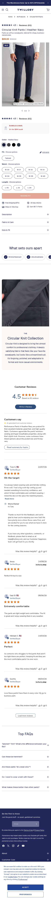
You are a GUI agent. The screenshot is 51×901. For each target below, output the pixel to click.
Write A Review (25, 407)
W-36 (19, 176)
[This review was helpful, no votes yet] (39, 551)
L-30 (7, 188)
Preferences (25, 894)
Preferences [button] (22, 879)
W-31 (19, 170)
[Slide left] (3, 3)
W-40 (43, 176)
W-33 (42, 170)
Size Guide (45, 152)
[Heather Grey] (9, 145)
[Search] (6, 9)
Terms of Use (28, 830)
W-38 (31, 176)
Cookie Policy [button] (12, 877)
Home (10, 17)
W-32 (30, 170)
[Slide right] (48, 3)
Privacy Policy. (39, 830)
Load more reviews (25, 716)
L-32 (18, 188)
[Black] (14, 145)
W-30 (7, 170)
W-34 (7, 176)
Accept (25, 887)
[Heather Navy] (4, 145)
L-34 (29, 188)
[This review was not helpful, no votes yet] (44, 551)
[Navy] (19, 145)
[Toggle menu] (2, 9)
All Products (21, 17)
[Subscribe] (36, 824)
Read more (9, 499)
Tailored (8, 158)
